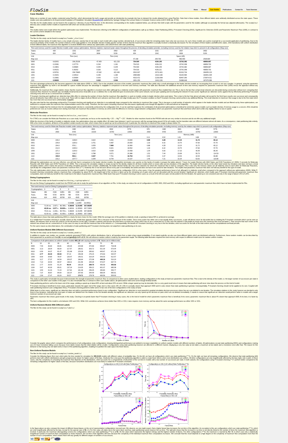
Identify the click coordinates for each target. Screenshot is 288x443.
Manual (203, 9)
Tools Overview (251, 9)
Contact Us (239, 9)
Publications (227, 9)
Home (196, 9)
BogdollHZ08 (97, 20)
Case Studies (214, 9)
